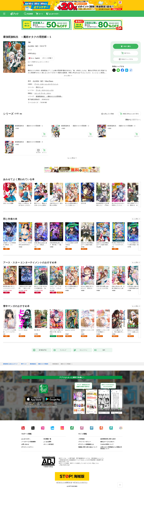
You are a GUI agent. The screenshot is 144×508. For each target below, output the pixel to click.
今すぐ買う (127, 46)
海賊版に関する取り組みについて (87, 447)
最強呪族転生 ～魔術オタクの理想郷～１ (29, 126)
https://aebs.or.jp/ (65, 465)
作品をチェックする (127, 59)
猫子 (36, 46)
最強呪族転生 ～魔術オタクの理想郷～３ (121, 126)
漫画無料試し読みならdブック (10, 363)
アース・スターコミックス (45, 90)
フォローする (45, 46)
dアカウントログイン (27, 447)
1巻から (128, 119)
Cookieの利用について (107, 444)
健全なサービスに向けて (107, 441)
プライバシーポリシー (84, 441)
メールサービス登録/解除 (28, 441)
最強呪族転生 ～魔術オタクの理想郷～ (49, 96)
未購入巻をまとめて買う (131, 114)
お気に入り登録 (108, 114)
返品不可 (30, 65)
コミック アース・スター (42, 93)
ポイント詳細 (46, 58)
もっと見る (135, 219)
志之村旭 (31, 46)
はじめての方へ (25, 439)
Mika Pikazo (49, 81)
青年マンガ (39, 87)
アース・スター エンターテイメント (46, 84)
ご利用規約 (81, 439)
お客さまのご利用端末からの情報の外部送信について (111, 447)
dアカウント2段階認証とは (86, 444)
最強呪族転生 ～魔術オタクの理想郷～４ (29, 142)
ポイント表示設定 (49, 444)
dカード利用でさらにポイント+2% (38, 62)
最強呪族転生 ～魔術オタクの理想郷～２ (75, 126)
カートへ (127, 53)
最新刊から (136, 119)
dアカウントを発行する (64, 482)
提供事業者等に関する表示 (108, 439)
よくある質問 (47, 441)
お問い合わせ (25, 444)
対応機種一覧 (47, 439)
